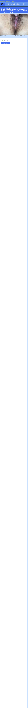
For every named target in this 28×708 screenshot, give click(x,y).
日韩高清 (13, 3)
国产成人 (7, 3)
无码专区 (24, 4)
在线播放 (5, 43)
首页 (2, 8)
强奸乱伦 (13, 4)
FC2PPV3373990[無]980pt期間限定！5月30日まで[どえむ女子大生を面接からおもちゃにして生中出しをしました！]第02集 (14, 11)
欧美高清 (18, 3)
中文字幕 (18, 4)
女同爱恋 (24, 3)
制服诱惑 (7, 4)
